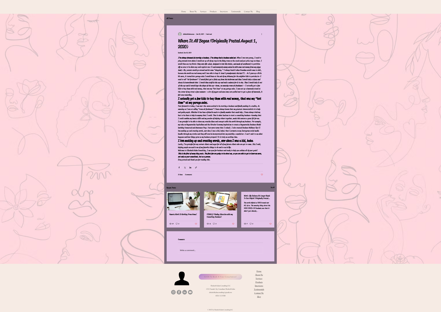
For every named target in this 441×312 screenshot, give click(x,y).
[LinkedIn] (184, 292)
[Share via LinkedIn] (190, 167)
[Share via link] (196, 167)
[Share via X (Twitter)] (185, 167)
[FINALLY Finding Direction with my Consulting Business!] (220, 201)
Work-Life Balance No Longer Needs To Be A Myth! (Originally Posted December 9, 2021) (257, 197)
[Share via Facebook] (179, 167)
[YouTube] (190, 292)
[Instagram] (173, 292)
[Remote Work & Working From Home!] (183, 201)
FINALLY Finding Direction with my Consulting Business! (220, 215)
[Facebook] (179, 292)
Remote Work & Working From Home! (183, 214)
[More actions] (261, 34)
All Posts (170, 18)
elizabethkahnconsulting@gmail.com (220, 292)
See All (272, 187)
